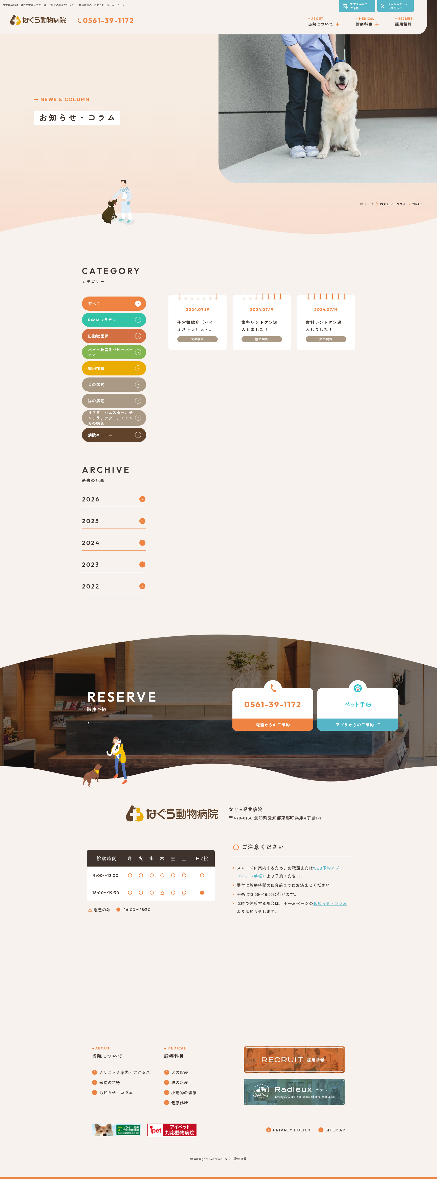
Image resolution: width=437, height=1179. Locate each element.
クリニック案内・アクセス (124, 1072)
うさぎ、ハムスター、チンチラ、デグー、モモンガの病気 (110, 418)
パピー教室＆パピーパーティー (110, 352)
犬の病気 (96, 384)
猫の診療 (179, 1082)
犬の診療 (179, 1072)
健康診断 (179, 1103)
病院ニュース (100, 434)
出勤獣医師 (98, 336)
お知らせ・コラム (393, 204)
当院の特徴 (109, 1082)
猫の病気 (96, 400)
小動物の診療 (184, 1092)
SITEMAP (335, 1129)
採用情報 (96, 368)
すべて (94, 303)
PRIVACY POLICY (292, 1129)
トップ (369, 204)
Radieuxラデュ (102, 319)
